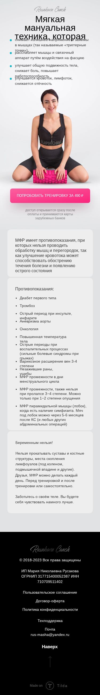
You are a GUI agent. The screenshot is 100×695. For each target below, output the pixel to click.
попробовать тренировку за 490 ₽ (50, 196)
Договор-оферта (50, 601)
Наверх (50, 646)
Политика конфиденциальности (50, 609)
